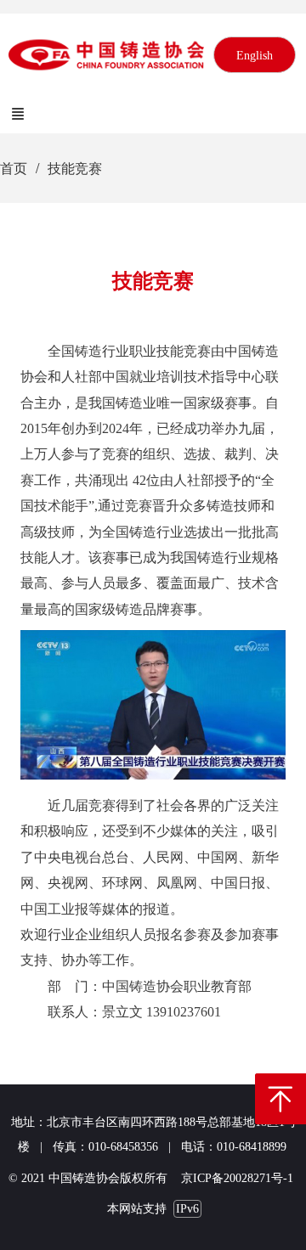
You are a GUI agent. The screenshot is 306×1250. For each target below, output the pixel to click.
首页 (13, 167)
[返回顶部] (280, 1099)
